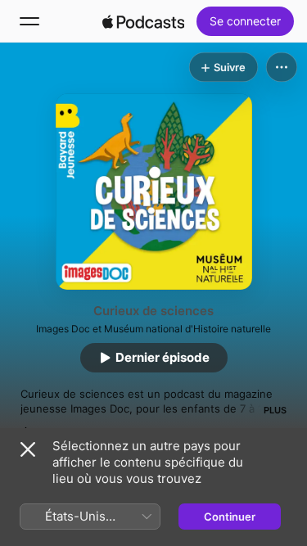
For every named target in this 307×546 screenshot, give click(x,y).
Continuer (229, 516)
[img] (143, 21)
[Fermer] (27, 449)
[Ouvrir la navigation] (29, 21)
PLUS (275, 410)
